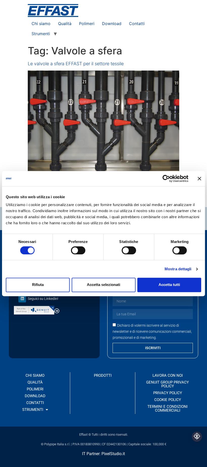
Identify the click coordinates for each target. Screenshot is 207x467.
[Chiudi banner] (199, 178)
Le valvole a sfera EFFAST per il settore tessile (76, 63)
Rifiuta (38, 285)
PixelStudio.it (113, 453)
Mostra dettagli (178, 269)
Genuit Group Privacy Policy (167, 384)
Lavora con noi (167, 375)
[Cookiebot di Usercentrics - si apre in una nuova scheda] (166, 178)
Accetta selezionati (103, 285)
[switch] (78, 250)
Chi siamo (41, 23)
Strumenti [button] (41, 33)
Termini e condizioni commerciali (167, 408)
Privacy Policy (167, 393)
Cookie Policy (167, 399)
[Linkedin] (22, 298)
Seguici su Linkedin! (43, 299)
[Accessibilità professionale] (197, 437)
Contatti (137, 23)
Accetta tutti (169, 285)
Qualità (64, 23)
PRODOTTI (103, 375)
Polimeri (86, 23)
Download (111, 23)
